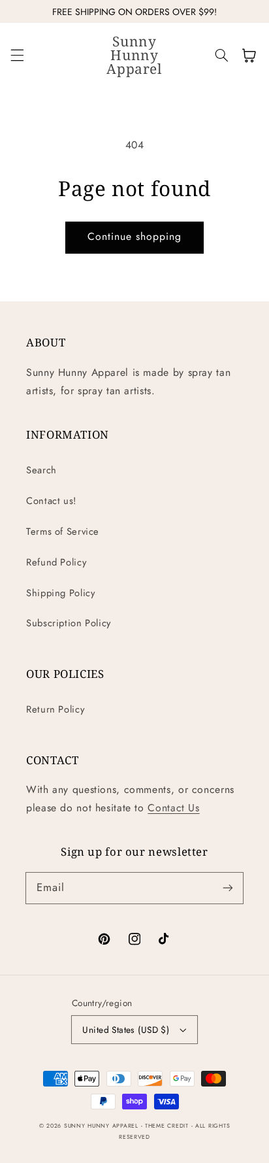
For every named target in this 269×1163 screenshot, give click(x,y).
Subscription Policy (68, 623)
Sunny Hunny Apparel (101, 1126)
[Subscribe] (228, 888)
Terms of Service (62, 531)
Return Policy (55, 709)
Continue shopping (134, 236)
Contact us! (51, 501)
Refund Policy (56, 562)
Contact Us (173, 807)
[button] (17, 56)
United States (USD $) (125, 1029)
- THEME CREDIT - (168, 1126)
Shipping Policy (60, 593)
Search (41, 470)
